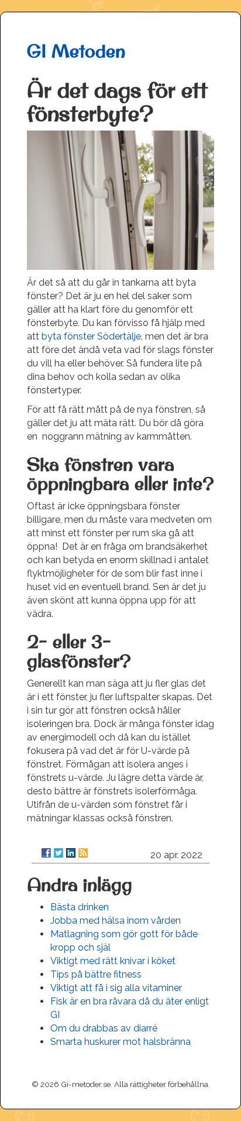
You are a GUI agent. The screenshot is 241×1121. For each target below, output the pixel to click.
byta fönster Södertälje (91, 336)
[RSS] (83, 853)
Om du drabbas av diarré (103, 1028)
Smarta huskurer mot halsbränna (120, 1041)
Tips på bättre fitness (96, 974)
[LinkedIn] (70, 853)
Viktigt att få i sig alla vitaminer (116, 987)
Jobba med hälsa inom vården (115, 920)
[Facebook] (46, 853)
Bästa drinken (79, 907)
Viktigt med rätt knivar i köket (112, 960)
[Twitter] (58, 853)
